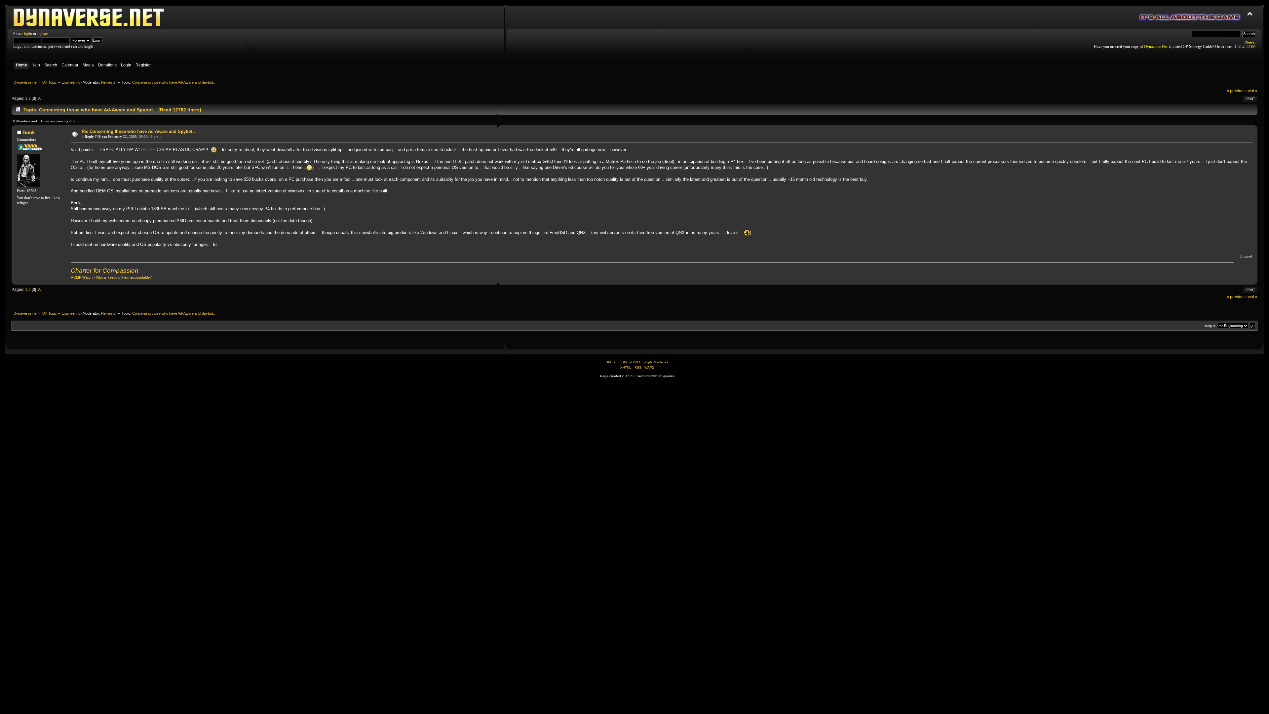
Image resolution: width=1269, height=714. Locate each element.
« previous (1236, 91)
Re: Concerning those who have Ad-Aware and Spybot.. (138, 131)
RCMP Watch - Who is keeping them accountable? (111, 277)
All (40, 98)
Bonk (28, 132)
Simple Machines (655, 362)
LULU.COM (1245, 47)
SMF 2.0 (612, 362)
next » (1252, 91)
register (43, 34)
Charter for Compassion (104, 270)
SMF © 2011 (631, 362)
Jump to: (1210, 326)
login (28, 34)
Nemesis (108, 82)
